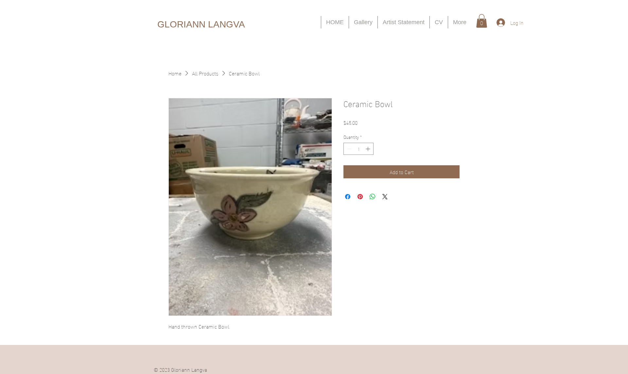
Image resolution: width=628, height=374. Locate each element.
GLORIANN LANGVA (201, 24)
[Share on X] (385, 197)
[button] (481, 21)
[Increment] (368, 148)
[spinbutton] (358, 148)
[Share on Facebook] (348, 197)
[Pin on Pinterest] (360, 197)
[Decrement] (348, 148)
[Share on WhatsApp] (372, 197)
